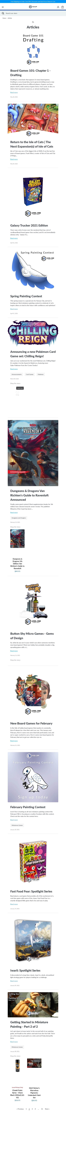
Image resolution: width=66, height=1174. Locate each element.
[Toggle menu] (2, 7)
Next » (47, 1109)
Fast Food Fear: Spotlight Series (31, 891)
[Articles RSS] (33, 22)
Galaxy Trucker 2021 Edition (29, 225)
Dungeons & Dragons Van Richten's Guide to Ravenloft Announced (29, 495)
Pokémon (40, 374)
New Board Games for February (31, 723)
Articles (10, 18)
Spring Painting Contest (26, 296)
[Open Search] (3, 13)
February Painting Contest (27, 807)
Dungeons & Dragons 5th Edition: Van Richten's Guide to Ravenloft (17, 563)
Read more (14, 92)
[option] (16, 400)
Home (4, 18)
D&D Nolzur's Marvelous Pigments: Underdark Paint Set (34, 1093)
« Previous (20, 1109)
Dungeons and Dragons (19, 518)
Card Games (29, 374)
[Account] (58, 6)
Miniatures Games (17, 825)
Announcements (17, 374)
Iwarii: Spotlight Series (25, 970)
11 (42, 1109)
